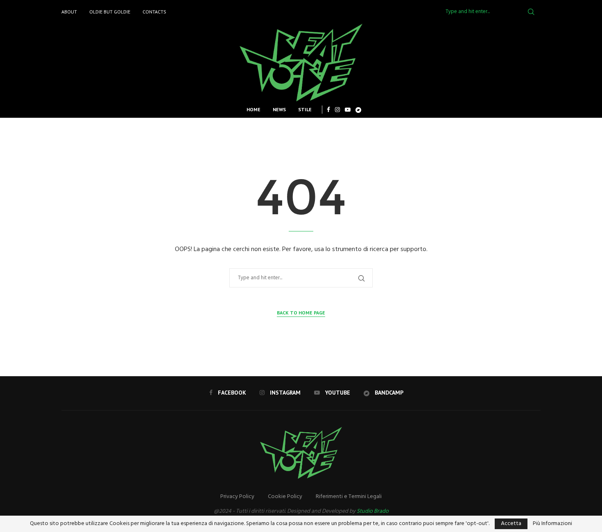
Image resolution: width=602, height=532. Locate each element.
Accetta (511, 523)
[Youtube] (347, 109)
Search (531, 12)
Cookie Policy (285, 496)
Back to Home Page (301, 313)
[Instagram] (337, 109)
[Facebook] (328, 109)
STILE (305, 109)
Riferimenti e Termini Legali (349, 496)
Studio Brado (373, 511)
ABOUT (69, 12)
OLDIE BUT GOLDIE (109, 12)
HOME (253, 109)
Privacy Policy (237, 496)
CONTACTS (154, 12)
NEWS (279, 109)
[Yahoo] (358, 109)
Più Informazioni (552, 524)
